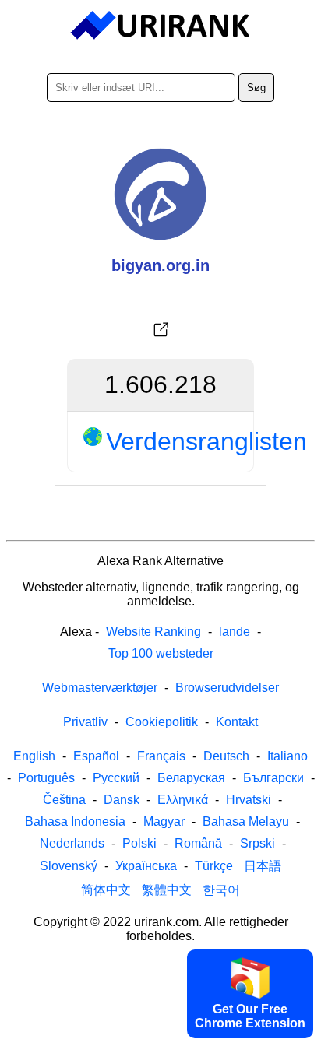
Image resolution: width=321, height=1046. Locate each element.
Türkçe (214, 865)
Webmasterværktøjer (99, 687)
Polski (139, 843)
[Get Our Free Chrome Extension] (160, 1033)
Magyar (164, 821)
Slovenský (68, 865)
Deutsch (226, 756)
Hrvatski (248, 799)
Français (161, 756)
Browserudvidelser (227, 687)
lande (234, 631)
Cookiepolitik (161, 721)
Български (273, 777)
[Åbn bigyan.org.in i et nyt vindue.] (160, 330)
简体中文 (106, 890)
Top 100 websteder (160, 653)
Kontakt (237, 721)
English (34, 756)
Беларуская (191, 777)
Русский (116, 777)
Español (96, 756)
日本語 (262, 865)
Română (198, 843)
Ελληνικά (182, 799)
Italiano (287, 756)
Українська (146, 865)
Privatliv (85, 721)
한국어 (221, 890)
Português (46, 777)
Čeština (64, 799)
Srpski (257, 843)
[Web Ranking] (161, 25)
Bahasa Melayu (246, 821)
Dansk (121, 799)
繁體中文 (167, 890)
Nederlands (72, 843)
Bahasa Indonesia (75, 821)
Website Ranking (153, 631)
